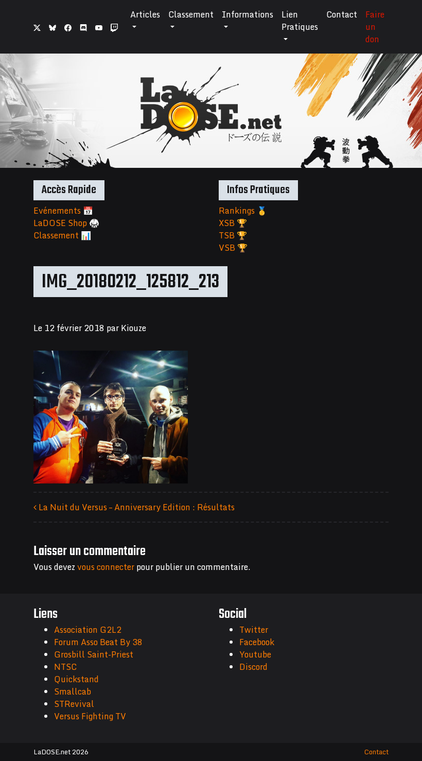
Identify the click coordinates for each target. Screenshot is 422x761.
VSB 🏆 (233, 247)
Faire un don (374, 27)
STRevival (74, 704)
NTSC (65, 666)
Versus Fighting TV (90, 716)
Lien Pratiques (300, 20)
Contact (341, 14)
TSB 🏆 (233, 235)
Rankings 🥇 (243, 210)
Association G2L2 (87, 629)
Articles (145, 14)
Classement (191, 14)
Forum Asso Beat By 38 (98, 642)
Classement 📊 (62, 235)
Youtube (255, 654)
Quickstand (76, 679)
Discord (253, 666)
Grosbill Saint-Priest (93, 654)
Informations (247, 14)
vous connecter (105, 567)
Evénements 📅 (63, 210)
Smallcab (72, 691)
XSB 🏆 (233, 223)
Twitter (253, 629)
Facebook (256, 642)
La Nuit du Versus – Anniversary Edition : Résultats (136, 507)
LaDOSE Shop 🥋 (66, 223)
